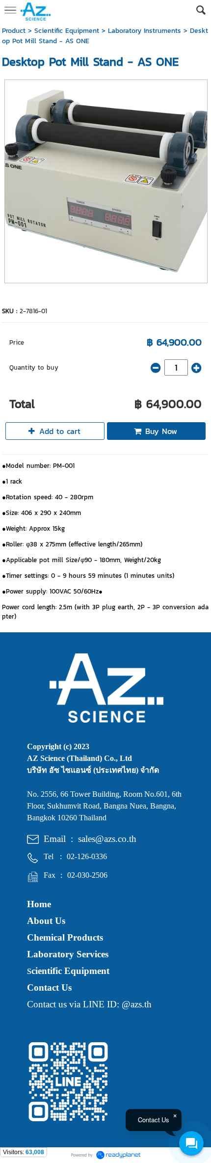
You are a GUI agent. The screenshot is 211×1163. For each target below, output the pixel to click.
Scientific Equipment (66, 31)
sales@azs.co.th (107, 839)
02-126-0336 (87, 856)
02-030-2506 (87, 875)
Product (14, 31)
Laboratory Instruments (144, 31)
